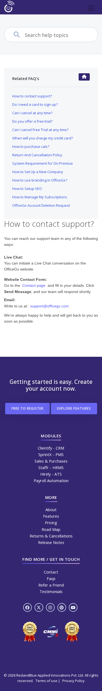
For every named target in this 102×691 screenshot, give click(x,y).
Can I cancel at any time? (32, 112)
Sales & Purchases (51, 461)
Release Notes (51, 542)
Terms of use (46, 680)
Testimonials (51, 591)
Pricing (51, 522)
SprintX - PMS (51, 454)
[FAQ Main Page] (84, 77)
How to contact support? (32, 96)
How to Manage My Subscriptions (39, 197)
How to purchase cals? (30, 146)
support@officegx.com (49, 306)
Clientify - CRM (51, 448)
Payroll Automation (51, 480)
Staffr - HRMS (51, 467)
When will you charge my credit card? (42, 138)
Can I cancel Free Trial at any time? (40, 129)
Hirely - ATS (51, 474)
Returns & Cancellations (51, 536)
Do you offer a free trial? (32, 121)
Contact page (34, 285)
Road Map (51, 529)
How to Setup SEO (27, 188)
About (51, 509)
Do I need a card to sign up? (35, 104)
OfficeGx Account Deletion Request (41, 205)
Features (51, 516)
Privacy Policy (73, 680)
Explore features (74, 408)
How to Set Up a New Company (37, 171)
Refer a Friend (51, 585)
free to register (27, 408)
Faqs (51, 578)
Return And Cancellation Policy (37, 154)
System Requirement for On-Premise (42, 163)
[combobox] (61, 35)
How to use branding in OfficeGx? (39, 180)
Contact (51, 572)
